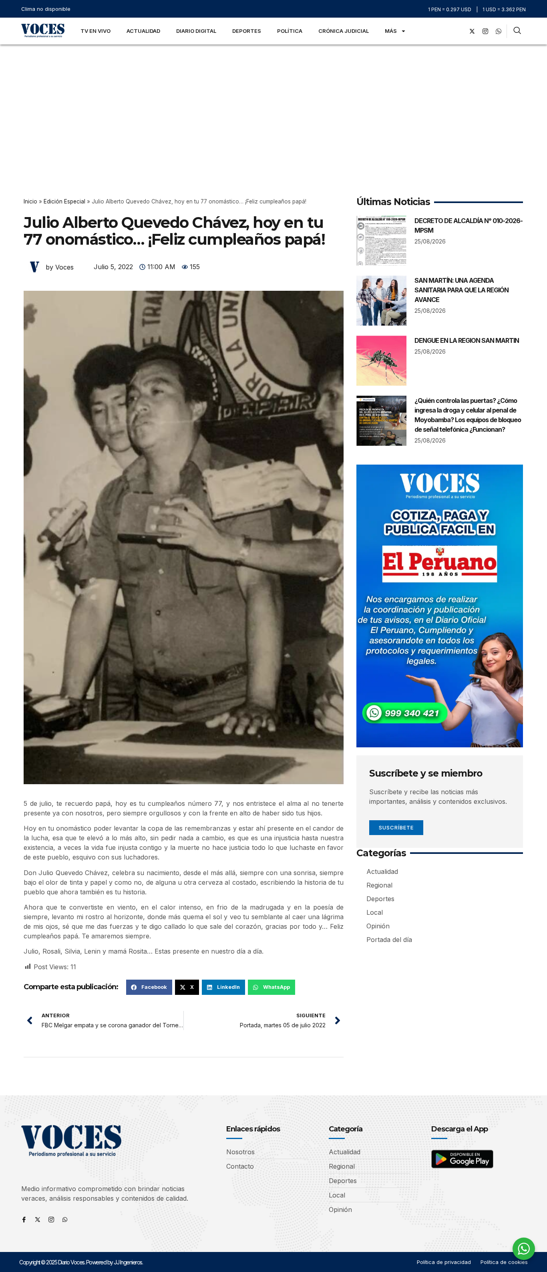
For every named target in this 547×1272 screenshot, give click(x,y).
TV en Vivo (95, 31)
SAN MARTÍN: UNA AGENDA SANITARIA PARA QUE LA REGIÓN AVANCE (461, 290)
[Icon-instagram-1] (485, 31)
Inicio (30, 201)
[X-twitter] (472, 31)
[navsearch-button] (517, 31)
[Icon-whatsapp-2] (498, 31)
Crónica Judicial (343, 31)
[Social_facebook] (459, 31)
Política (289, 31)
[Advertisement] (273, 104)
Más (391, 31)
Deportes (246, 31)
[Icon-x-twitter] (37, 1219)
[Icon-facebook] (24, 1219)
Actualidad (143, 31)
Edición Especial (64, 201)
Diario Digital (196, 31)
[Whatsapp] (65, 1219)
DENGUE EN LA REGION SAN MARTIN (466, 340)
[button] (149, 987)
